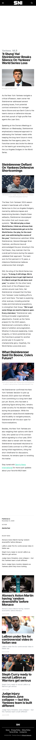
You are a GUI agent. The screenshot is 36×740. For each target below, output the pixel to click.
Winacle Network (26, 735)
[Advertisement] (18, 27)
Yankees (6, 50)
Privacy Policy (15, 730)
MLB (14, 50)
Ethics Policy (26, 730)
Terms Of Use (13, 732)
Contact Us (23, 732)
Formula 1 (5, 591)
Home (8, 730)
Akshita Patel (6, 528)
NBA (4, 632)
